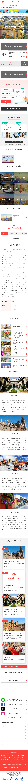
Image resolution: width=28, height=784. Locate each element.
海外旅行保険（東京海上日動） (18, 759)
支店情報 (13, 757)
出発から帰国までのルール (14, 108)
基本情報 (11, 233)
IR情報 (8, 755)
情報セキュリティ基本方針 (9, 767)
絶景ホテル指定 (22, 57)
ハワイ (3, 729)
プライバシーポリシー (20, 762)
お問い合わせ (20, 757)
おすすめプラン (3, 64)
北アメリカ (4, 744)
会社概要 (3, 755)
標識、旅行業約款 (4, 762)
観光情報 (10, 64)
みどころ (17, 233)
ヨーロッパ (4, 738)
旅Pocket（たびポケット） (14, 680)
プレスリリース (7, 757)
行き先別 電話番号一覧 (5, 759)
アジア (3, 726)
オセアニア (4, 735)
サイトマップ (19, 767)
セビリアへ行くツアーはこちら (13, 666)
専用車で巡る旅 (22, 53)
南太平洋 (3, 732)
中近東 (3, 747)
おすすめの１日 (24, 233)
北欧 (3, 741)
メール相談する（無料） (13, 141)
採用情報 (13, 755)
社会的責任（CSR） (21, 755)
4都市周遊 (11, 56)
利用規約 (12, 762)
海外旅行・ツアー (7, 722)
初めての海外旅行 (12, 53)
